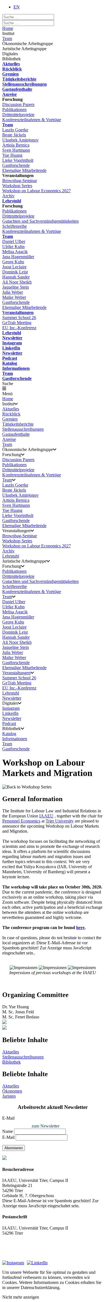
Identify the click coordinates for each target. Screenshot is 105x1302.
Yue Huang (12, 155)
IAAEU (46, 816)
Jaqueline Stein (15, 287)
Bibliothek (11, 1062)
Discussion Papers (18, 104)
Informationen (16, 368)
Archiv (8, 195)
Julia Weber (12, 292)
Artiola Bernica (15, 145)
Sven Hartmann (16, 150)
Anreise (9, 94)
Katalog (9, 363)
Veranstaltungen (18, 312)
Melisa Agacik (15, 251)
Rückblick (12, 69)
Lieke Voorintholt (17, 160)
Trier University (60, 821)
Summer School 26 (19, 317)
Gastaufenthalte (17, 89)
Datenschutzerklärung (21, 1254)
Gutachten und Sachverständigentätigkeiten (40, 221)
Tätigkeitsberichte (19, 79)
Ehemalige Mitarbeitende (24, 170)
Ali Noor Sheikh (17, 282)
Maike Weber (14, 297)
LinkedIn (11, 348)
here (80, 927)
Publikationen (14, 109)
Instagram (12, 343)
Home (7, 28)
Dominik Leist (15, 271)
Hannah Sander (16, 277)
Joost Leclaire (14, 266)
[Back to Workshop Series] (27, 787)
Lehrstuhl (11, 200)
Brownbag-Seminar (19, 180)
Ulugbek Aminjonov (20, 140)
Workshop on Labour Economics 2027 (36, 190)
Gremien (10, 74)
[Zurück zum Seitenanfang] (52, 1028)
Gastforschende (16, 165)
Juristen (9, 1096)
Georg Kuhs (13, 261)
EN (16, 7)
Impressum (12, 1248)
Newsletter (12, 337)
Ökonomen (12, 1091)
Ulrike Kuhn (13, 246)
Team (7, 38)
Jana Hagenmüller (18, 256)
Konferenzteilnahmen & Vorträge (31, 119)
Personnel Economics (21, 821)
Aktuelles (11, 63)
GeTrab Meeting (16, 322)
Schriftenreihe (14, 226)
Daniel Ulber (13, 241)
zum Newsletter (45, 1126)
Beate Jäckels (14, 134)
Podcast (9, 358)
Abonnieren (13, 1148)
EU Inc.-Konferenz (19, 327)
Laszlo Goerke (15, 129)
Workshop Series (17, 185)
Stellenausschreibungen (24, 84)
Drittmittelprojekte (18, 114)
